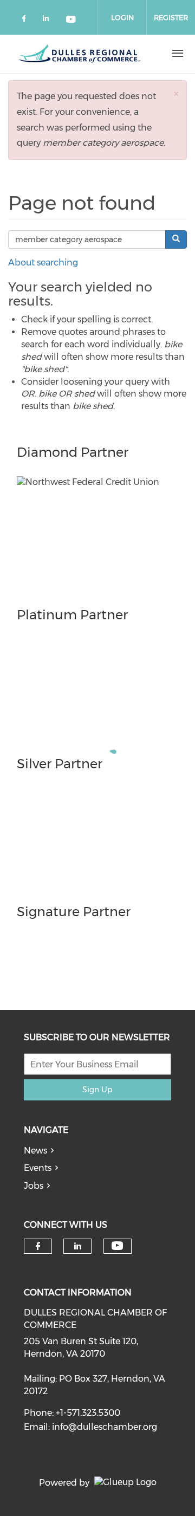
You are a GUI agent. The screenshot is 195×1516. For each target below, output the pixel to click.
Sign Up (97, 1089)
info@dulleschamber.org (104, 1427)
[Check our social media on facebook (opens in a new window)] (26, 20)
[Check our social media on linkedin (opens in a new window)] (49, 20)
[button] (176, 93)
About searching (43, 262)
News (35, 1150)
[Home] (79, 54)
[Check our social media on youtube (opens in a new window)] (71, 20)
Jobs (33, 1186)
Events (37, 1168)
